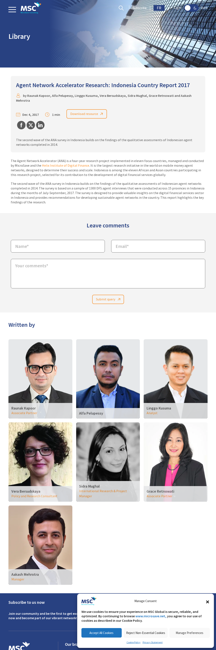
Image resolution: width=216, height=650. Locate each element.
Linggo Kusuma (86, 95)
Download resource (84, 114)
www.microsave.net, (150, 616)
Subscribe (140, 8)
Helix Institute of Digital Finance (65, 166)
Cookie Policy (133, 642)
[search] (122, 8)
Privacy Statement (153, 642)
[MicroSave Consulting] (19, 647)
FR (159, 8)
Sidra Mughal (137, 95)
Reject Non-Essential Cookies (145, 633)
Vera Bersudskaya (113, 95)
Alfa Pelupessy (62, 95)
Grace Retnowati (161, 95)
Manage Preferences (189, 633)
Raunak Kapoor (38, 95)
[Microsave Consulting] (31, 8)
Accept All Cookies (101, 633)
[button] (207, 601)
